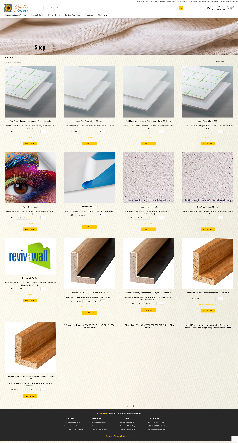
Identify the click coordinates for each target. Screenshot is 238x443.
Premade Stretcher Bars (72, 422)
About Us (89, 15)
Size (12, 132)
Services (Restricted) (73, 15)
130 (127, 407)
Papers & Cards (37, 15)
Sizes (191, 218)
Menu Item (102, 15)
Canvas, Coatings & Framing (15, 15)
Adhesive (74, 132)
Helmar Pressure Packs (99, 430)
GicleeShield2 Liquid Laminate (73, 430)
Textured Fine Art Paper (71, 426)
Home (6, 57)
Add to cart (30, 143)
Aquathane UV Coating (99, 426)
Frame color (75, 301)
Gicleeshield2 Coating (99, 422)
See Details (195, 2)
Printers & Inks (54, 15)
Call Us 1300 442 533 (218, 9)
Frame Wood (194, 299)
